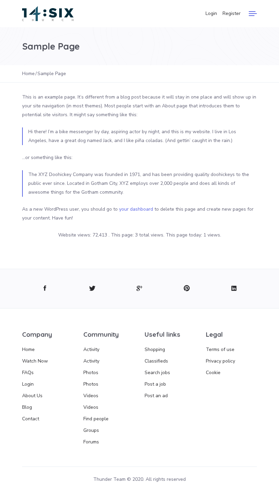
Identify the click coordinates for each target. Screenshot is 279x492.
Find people (96, 419)
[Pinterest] (187, 289)
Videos (90, 395)
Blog (27, 407)
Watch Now (35, 361)
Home (28, 349)
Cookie (213, 372)
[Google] (140, 289)
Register (232, 13)
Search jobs (157, 372)
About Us (32, 395)
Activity (91, 349)
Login (211, 13)
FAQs (28, 372)
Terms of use (220, 349)
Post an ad (156, 395)
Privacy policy (220, 361)
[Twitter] (92, 289)
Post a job (155, 384)
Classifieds (156, 361)
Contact (30, 419)
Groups (91, 430)
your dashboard (136, 209)
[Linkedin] (234, 289)
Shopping (155, 349)
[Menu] (253, 13)
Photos (90, 372)
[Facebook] (45, 289)
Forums (91, 442)
